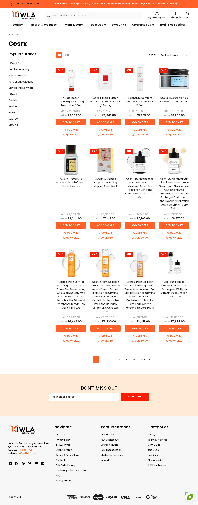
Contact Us (62, 460)
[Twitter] (30, 463)
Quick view (72, 134)
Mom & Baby (74, 25)
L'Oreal (13, 94)
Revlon (13, 106)
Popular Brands (23, 54)
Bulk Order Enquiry (65, 465)
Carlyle (13, 100)
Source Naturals (18, 75)
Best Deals (98, 25)
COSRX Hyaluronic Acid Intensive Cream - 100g (174, 99)
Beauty (18, 25)
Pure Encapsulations (21, 81)
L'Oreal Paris (16, 63)
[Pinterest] (23, 463)
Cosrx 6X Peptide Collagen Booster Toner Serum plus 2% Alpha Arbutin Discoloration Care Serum (174, 289)
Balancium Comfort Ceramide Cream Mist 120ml (139, 101)
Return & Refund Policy (68, 455)
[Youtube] (36, 463)
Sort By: (152, 55)
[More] (197, 4)
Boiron (12, 112)
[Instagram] (17, 463)
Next (144, 359)
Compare (72, 129)
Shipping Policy (64, 449)
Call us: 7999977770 (27, 3)
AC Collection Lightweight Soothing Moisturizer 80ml (71, 101)
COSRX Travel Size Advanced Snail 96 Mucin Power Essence (71, 182)
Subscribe (135, 396)
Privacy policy (63, 439)
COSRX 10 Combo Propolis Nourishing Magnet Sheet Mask (105, 182)
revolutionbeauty (19, 69)
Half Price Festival (172, 25)
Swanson (14, 119)
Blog (58, 475)
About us (60, 434)
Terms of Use (63, 444)
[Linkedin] (43, 463)
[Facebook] (10, 463)
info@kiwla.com (27, 453)
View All (13, 125)
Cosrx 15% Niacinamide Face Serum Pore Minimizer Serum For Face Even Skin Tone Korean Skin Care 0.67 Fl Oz (139, 188)
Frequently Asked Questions (71, 470)
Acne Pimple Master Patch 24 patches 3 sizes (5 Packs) (105, 101)
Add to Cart (71, 122)
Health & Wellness (44, 25)
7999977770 (26, 450)
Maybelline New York (21, 88)
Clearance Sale (143, 25)
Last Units (119, 25)
